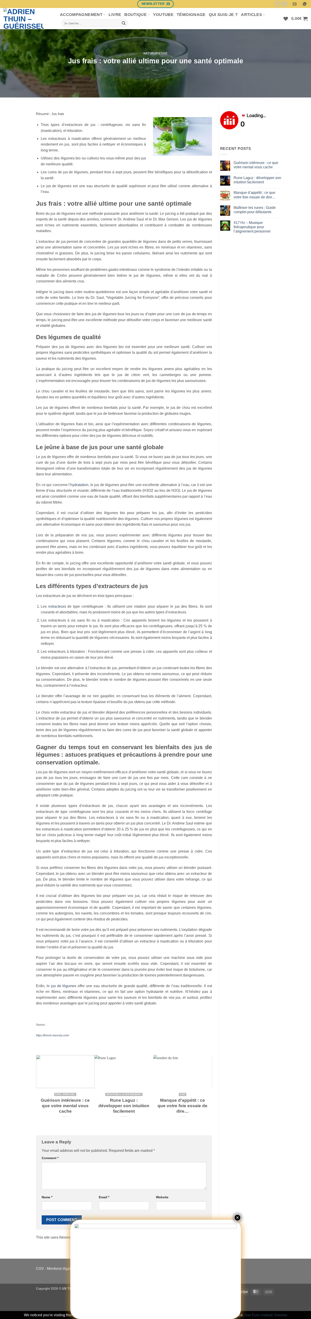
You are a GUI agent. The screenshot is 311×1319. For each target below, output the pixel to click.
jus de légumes (63, 986)
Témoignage (191, 14)
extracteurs (57, 606)
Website (162, 1197)
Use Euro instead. (259, 1315)
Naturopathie (155, 53)
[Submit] (123, 23)
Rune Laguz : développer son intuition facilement (123, 1106)
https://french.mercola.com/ (52, 1035)
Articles (251, 14)
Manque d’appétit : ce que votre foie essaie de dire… (182, 1106)
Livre (115, 14)
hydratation (79, 485)
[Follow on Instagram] (277, 4)
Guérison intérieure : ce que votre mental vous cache (65, 1106)
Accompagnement (81, 14)
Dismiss (280, 1315)
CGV (40, 1268)
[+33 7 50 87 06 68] (305, 4)
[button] (299, 19)
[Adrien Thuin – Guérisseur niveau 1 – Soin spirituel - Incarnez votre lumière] (28, 18)
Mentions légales (60, 1268)
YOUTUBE (163, 14)
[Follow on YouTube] (284, 4)
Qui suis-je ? (223, 14)
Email (104, 1197)
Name (47, 1197)
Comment (50, 1158)
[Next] (209, 1091)
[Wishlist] (285, 19)
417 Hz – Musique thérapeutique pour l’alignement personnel (252, 227)
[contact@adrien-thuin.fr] (295, 4)
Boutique (135, 14)
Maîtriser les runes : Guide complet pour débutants (255, 210)
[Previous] (38, 1091)
